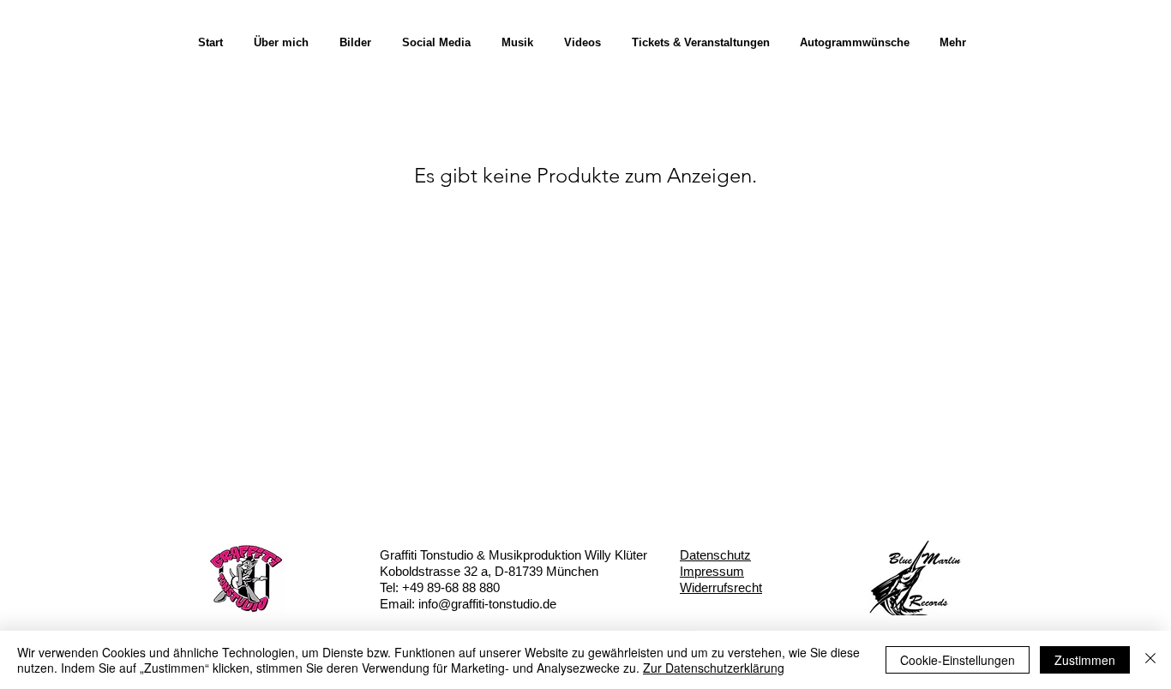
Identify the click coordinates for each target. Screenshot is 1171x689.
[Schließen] (1150, 659)
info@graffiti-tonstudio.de (487, 603)
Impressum (712, 571)
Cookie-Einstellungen (957, 659)
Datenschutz (715, 555)
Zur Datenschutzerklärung (713, 667)
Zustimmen (1084, 659)
